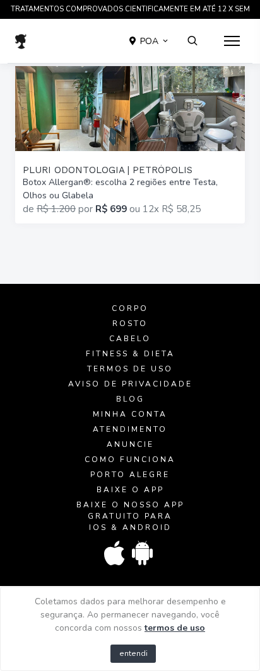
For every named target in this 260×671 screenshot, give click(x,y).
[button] (149, 41)
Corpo (130, 308)
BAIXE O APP (130, 490)
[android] (143, 553)
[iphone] (115, 553)
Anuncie (130, 444)
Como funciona (130, 459)
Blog (130, 399)
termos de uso (175, 628)
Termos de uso (130, 369)
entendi (133, 653)
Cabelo (130, 339)
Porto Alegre (130, 475)
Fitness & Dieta (130, 354)
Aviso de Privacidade (130, 384)
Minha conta (130, 414)
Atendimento (130, 429)
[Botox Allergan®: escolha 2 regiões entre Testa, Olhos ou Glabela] (130, 144)
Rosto (130, 324)
